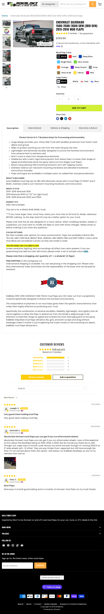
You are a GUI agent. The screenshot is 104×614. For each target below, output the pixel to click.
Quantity (60, 94)
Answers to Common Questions (73, 604)
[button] (6, 23)
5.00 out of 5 (58, 349)
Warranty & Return (88, 128)
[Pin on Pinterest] (69, 118)
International (34, 128)
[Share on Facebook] (57, 118)
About (28, 604)
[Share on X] (61, 118)
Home (5, 16)
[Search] (92, 4)
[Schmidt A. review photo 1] (10, 463)
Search (20, 604)
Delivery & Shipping (60, 128)
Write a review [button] (36, 377)
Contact (37, 604)
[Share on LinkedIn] (65, 118)
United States (50, 577)
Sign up (40, 565)
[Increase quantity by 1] (78, 99)
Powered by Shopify (52, 609)
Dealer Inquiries (50, 604)
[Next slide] (6, 87)
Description (13, 128)
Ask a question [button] (68, 377)
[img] (9, 404)
